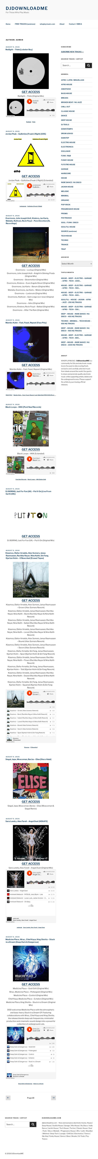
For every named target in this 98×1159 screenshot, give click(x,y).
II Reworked (33, 747)
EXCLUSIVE (65, 151)
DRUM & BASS (67, 133)
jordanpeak (23, 206)
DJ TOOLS (65, 124)
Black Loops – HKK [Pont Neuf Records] (23, 407)
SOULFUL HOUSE (68, 227)
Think (33, 122)
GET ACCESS (31, 92)
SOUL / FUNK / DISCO (69, 222)
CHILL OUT (65, 107)
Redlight (28, 122)
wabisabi (19, 927)
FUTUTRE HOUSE (68, 164)
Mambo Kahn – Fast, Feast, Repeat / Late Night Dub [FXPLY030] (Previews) (35, 395)
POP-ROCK (65, 205)
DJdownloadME (27, 8)
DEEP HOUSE (66, 120)
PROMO (64, 213)
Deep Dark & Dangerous (25, 1083)
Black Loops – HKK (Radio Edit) (37, 479)
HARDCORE (66, 173)
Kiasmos (26, 747)
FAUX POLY (9, 395)
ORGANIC (65, 200)
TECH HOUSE (66, 236)
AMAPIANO (66, 89)
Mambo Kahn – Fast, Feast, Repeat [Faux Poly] (26, 323)
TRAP (63, 249)
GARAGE (64, 169)
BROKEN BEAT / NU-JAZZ (71, 102)
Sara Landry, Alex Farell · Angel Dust (34, 927)
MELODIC (65, 191)
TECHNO (64, 240)
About (62, 24)
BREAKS (64, 98)
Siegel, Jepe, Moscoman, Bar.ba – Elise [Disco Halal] (28, 759)
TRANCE (64, 245)
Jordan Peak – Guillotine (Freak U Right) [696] (25, 134)
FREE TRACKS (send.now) (25, 24)
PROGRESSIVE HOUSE (70, 209)
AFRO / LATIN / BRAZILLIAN (72, 80)
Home (8, 24)
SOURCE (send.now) (69, 231)
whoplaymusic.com (47, 24)
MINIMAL (65, 196)
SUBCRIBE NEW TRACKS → (72, 52)
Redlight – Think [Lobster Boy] (19, 49)
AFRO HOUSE (66, 84)
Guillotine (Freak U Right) (34, 206)
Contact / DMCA (75, 24)
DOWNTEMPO (67, 129)
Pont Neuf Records (21, 479)
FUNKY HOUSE (67, 160)
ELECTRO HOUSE (68, 142)
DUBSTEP (65, 138)
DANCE (64, 116)
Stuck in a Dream (38, 1083)
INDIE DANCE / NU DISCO (71, 182)
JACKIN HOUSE (67, 187)
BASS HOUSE (66, 93)
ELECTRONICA (67, 147)
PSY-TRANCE (66, 218)
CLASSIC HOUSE (68, 111)
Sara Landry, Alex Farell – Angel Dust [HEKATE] (26, 821)
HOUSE (64, 178)
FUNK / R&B (66, 156)
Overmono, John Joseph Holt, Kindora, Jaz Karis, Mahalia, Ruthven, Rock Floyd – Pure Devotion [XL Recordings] (27, 220)
